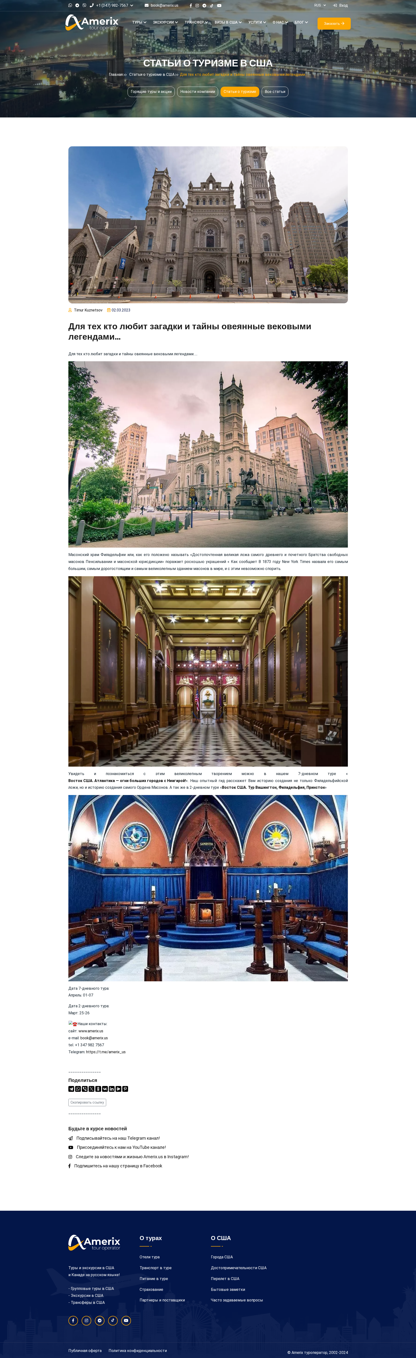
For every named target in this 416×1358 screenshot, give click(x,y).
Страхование (151, 1289)
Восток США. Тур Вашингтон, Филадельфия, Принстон (273, 787)
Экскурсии (163, 22)
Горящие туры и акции (151, 91)
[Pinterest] (125, 1089)
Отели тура (150, 1257)
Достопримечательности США (238, 1268)
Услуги (255, 22)
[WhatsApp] (78, 1089)
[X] (91, 1089)
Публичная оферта (85, 1350)
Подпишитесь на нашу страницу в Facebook (118, 1165)
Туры (137, 22)
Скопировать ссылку (87, 1102)
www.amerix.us (90, 1031)
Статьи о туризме (240, 91)
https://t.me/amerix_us (106, 1052)
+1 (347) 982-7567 (112, 5)
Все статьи (275, 91)
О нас (278, 22)
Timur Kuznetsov (88, 310)
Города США (222, 1257)
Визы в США (226, 22)
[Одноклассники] (98, 1089)
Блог (299, 22)
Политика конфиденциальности (138, 1350)
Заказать (332, 23)
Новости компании (197, 91)
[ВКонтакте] (105, 1089)
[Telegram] (71, 1089)
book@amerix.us (164, 5)
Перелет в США (225, 1278)
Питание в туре (154, 1278)
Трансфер (194, 22)
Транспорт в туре (156, 1268)
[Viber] (85, 1089)
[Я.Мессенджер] (118, 1089)
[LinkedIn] (112, 1089)
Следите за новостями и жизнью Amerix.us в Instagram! (132, 1156)
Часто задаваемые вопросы (237, 1300)
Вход (343, 5)
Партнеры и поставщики (162, 1300)
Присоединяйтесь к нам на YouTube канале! (121, 1147)
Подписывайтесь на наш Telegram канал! (118, 1138)
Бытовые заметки (228, 1289)
